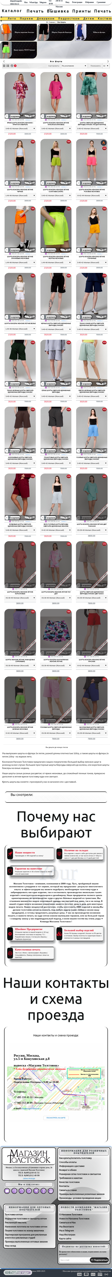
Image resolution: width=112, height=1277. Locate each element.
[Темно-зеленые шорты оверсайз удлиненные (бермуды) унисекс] (20, 363)
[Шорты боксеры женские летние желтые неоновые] (56, 229)
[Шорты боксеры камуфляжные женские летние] (56, 632)
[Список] (7, 66)
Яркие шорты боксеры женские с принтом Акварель (20, 123)
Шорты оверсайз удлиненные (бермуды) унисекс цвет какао (92, 593)
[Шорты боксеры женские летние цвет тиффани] (92, 497)
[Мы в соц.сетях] (8, 3)
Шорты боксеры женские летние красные (92, 660)
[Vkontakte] (14, 1191)
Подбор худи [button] (19, 1272)
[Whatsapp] (29, 1191)
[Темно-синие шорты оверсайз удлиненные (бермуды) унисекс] (92, 296)
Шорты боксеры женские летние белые (20, 323)
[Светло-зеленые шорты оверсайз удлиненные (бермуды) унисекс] (92, 363)
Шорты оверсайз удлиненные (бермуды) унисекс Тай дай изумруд (92, 123)
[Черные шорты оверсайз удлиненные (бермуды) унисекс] (56, 296)
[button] (15, 116)
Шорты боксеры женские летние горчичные (92, 257)
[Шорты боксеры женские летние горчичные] (92, 229)
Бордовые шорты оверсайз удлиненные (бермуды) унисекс (20, 525)
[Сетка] (4, 66)
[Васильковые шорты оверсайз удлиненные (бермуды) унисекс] (92, 700)
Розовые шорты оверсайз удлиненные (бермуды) (56, 728)
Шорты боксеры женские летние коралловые (20, 593)
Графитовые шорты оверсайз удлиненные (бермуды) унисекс (56, 458)
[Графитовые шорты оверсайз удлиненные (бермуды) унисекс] (56, 430)
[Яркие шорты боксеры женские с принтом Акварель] (20, 95)
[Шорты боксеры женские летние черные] (20, 162)
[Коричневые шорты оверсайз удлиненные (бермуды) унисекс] (20, 430)
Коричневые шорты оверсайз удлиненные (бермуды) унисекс (20, 458)
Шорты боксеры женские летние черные (20, 190)
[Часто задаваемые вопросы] (6, 3)
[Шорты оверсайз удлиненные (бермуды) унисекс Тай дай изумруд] (92, 95)
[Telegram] (21, 1191)
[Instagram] (36, 1191)
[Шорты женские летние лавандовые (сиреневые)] (20, 632)
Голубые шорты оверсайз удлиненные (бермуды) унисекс (91, 458)
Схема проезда (29, 1178)
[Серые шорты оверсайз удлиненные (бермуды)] (56, 363)
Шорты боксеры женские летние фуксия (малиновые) (56, 123)
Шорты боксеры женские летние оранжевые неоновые (20, 257)
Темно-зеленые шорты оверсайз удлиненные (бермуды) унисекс (20, 391)
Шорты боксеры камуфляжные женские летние (56, 660)
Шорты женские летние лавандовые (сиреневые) (20, 660)
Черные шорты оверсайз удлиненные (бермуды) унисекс (56, 324)
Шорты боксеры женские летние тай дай (55, 593)
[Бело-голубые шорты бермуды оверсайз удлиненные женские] (56, 497)
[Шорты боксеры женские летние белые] (20, 296)
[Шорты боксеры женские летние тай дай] (56, 564)
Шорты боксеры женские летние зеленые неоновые (20, 728)
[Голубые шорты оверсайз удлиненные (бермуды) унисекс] (92, 430)
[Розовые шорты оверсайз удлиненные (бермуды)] (56, 700)
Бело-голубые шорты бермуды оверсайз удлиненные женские (55, 525)
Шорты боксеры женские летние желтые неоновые (56, 257)
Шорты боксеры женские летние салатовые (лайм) (56, 190)
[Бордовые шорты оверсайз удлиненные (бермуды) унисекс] (20, 497)
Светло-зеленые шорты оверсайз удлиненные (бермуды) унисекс (91, 391)
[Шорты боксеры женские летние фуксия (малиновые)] (56, 95)
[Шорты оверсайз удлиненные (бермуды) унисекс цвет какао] (92, 564)
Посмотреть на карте (56, 1118)
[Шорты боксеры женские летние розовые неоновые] (92, 162)
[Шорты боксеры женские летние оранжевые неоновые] (20, 229)
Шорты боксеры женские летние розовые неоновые (92, 190)
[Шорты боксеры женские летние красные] (92, 632)
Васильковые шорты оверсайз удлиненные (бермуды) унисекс (91, 728)
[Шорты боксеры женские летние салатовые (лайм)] (56, 162)
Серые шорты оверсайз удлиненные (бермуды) (56, 391)
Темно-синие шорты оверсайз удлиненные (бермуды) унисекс (91, 324)
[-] (9, 117)
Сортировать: (53, 66)
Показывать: (96, 66)
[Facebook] (43, 1191)
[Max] (7, 1191)
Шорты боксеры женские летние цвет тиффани (92, 525)
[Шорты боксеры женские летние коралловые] (20, 564)
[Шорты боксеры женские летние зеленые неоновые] (20, 700)
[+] (9, 115)
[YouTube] (51, 1191)
